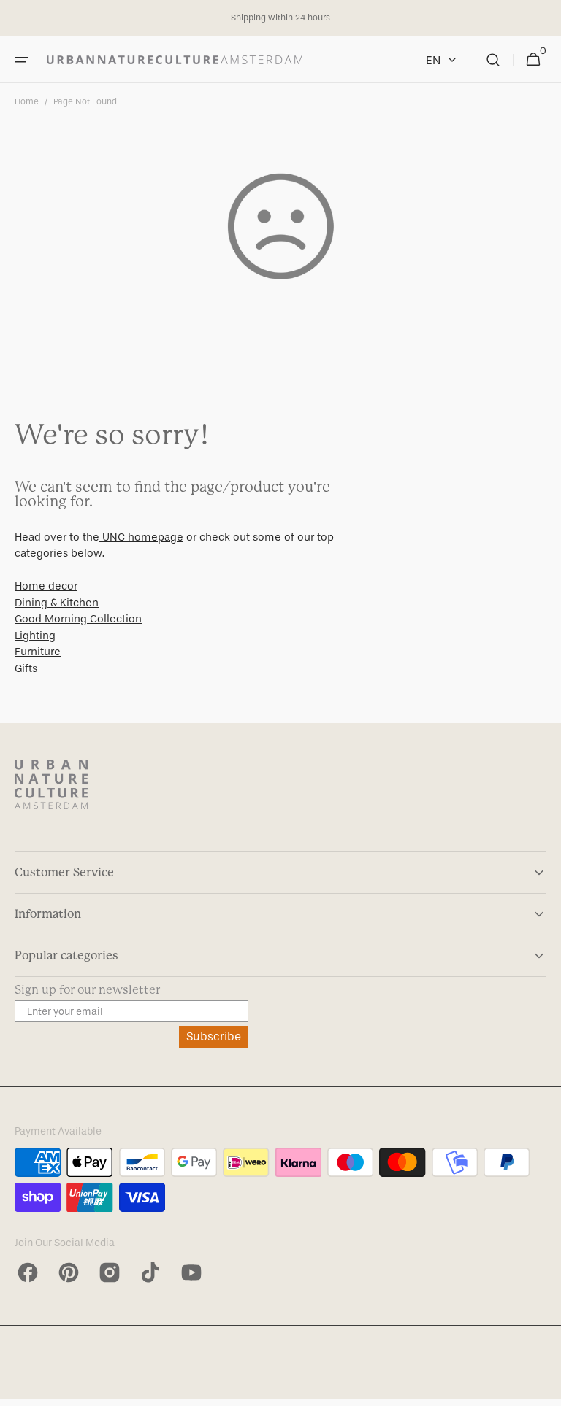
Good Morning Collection (78, 618)
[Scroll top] (543, 1388)
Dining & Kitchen (57, 602)
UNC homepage (141, 537)
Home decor (46, 585)
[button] (22, 60)
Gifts (26, 668)
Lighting (35, 635)
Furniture (38, 651)
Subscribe (213, 1036)
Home (27, 101)
